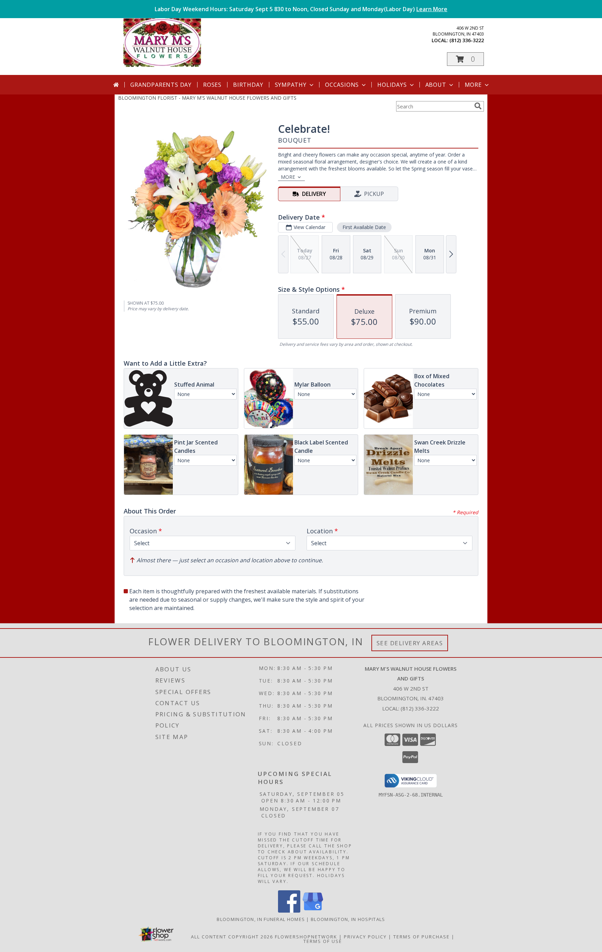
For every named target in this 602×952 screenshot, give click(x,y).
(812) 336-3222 (466, 40)
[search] (478, 106)
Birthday (248, 85)
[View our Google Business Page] (313, 910)
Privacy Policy (365, 937)
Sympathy (291, 85)
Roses (212, 85)
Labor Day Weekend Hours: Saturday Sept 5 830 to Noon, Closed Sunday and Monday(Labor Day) (301, 9)
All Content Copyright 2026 (232, 937)
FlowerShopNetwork (306, 937)
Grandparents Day (161, 85)
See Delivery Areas (410, 643)
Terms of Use (322, 941)
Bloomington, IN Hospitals (348, 919)
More (473, 85)
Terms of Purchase (421, 937)
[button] (465, 59)
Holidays (392, 85)
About (435, 85)
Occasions (342, 85)
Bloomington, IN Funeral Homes (261, 919)
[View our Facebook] (289, 910)
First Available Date (364, 227)
